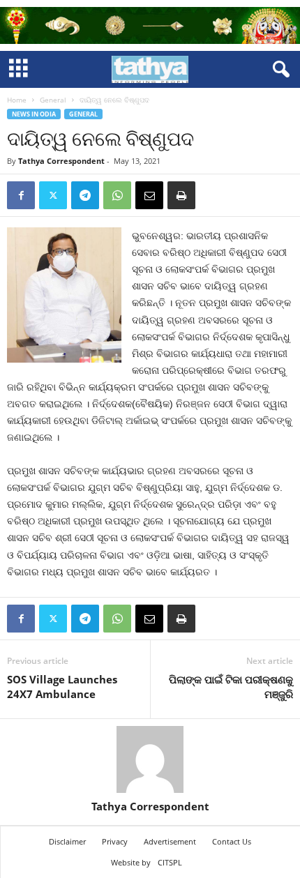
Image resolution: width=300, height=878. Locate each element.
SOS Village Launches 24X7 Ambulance (62, 686)
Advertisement (170, 841)
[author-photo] (150, 759)
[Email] (149, 195)
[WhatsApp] (117, 195)
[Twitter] (53, 195)
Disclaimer (67, 841)
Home (17, 100)
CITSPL (170, 862)
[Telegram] (85, 195)
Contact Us (231, 841)
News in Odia (34, 114)
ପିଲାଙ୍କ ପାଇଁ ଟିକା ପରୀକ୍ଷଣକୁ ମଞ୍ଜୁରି (231, 686)
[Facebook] (21, 195)
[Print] (181, 195)
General (53, 100)
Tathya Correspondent (61, 161)
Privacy (115, 841)
